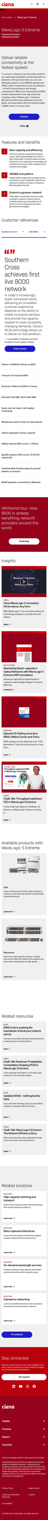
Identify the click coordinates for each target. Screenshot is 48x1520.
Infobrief (24, 116)
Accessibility (7, 1503)
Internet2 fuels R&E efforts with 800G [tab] (19, 397)
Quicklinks (7, 1445)
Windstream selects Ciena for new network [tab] (22, 422)
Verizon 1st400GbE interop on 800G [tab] (19, 365)
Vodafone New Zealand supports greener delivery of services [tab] (21, 469)
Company (6, 1429)
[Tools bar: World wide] (38, 4)
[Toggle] (44, 1421)
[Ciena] (8, 1405)
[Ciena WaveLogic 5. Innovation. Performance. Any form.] (24, 581)
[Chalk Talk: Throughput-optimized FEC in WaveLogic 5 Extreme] (24, 777)
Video (22, 126)
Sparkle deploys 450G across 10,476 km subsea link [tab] (21, 456)
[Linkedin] (13, 1386)
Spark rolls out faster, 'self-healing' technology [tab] (18, 409)
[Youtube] (20, 1386)
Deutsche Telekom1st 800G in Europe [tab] (19, 386)
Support (6, 1437)
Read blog (24, 541)
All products (7, 17)
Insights (6, 1421)
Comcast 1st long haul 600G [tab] (15, 376)
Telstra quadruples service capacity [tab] (18, 433)
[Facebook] (34, 1386)
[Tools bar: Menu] (43, 4)
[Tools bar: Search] (32, 4)
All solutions (17, 1334)
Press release (20, 348)
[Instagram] (27, 1386)
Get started (24, 1377)
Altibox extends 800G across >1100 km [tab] (20, 444)
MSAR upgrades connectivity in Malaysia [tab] (21, 482)
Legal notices (33, 1488)
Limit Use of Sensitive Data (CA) (10, 1496)
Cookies (31, 1495)
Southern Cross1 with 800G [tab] (20, 232)
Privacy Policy (7, 1488)
